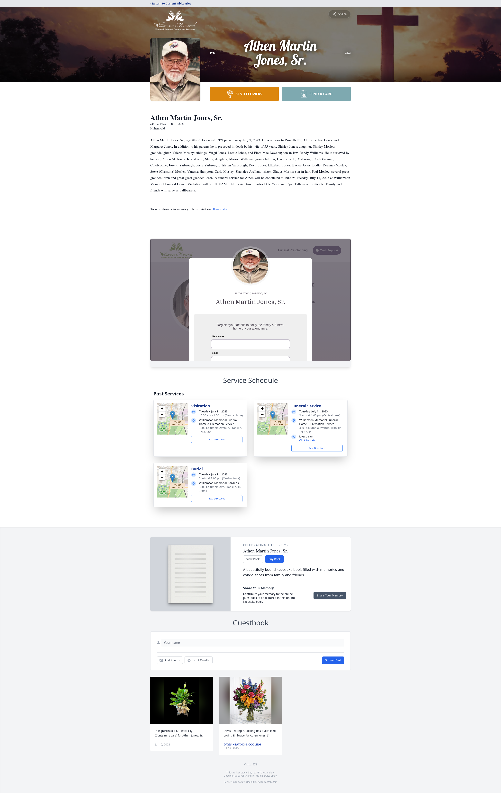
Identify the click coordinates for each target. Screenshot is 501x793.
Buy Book (274, 559)
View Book (253, 559)
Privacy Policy (239, 775)
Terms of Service (261, 775)
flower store (221, 209)
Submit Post (333, 660)
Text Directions (217, 439)
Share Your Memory (330, 595)
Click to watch (308, 440)
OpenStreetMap (254, 782)
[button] (172, 415)
